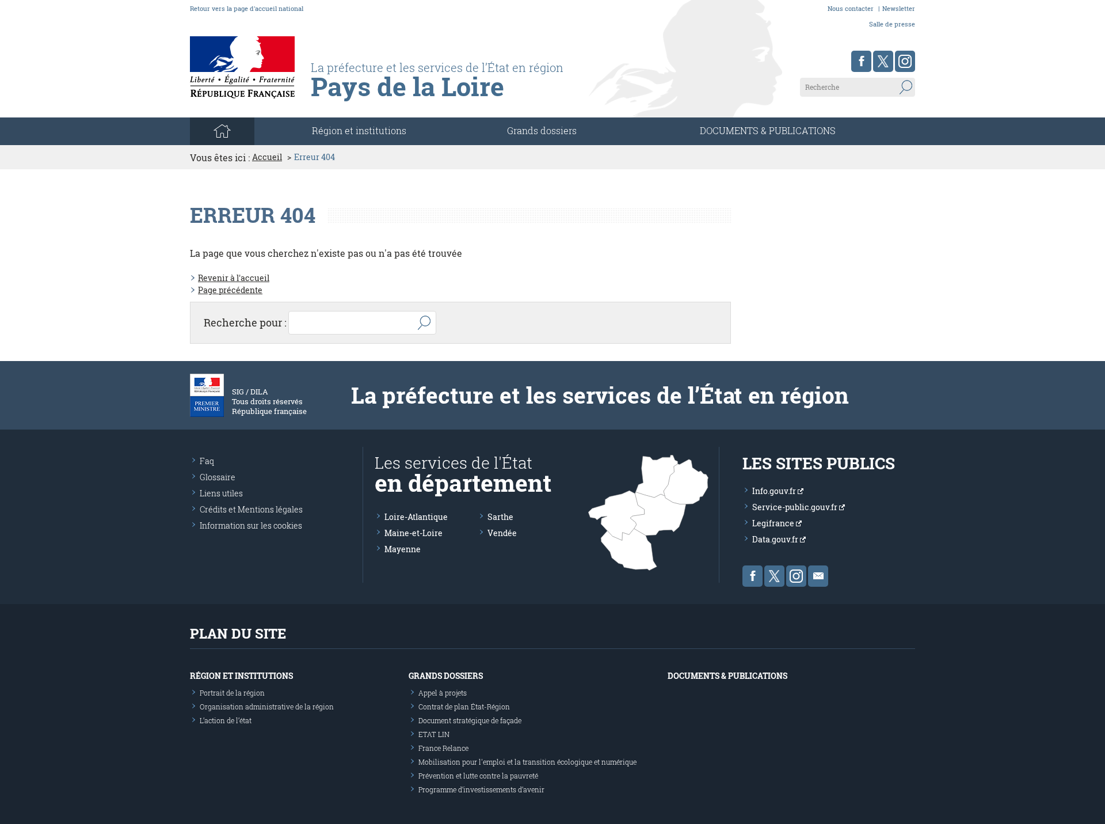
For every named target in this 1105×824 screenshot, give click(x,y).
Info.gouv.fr (775, 490)
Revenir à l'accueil (233, 277)
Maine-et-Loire (413, 532)
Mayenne (402, 549)
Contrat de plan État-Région (464, 706)
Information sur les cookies (251, 525)
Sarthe (500, 516)
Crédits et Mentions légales (251, 509)
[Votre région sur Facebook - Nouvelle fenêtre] (861, 61)
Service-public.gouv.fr (795, 507)
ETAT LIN (433, 734)
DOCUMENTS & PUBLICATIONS (768, 130)
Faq (207, 460)
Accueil (267, 157)
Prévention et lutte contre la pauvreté (478, 775)
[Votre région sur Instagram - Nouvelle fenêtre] (905, 61)
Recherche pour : (245, 322)
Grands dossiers (542, 130)
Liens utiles (221, 493)
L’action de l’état (226, 720)
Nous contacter (851, 8)
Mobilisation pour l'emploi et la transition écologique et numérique (527, 761)
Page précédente (230, 289)
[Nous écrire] (818, 576)
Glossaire (217, 477)
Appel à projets (442, 692)
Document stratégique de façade (469, 720)
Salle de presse (892, 24)
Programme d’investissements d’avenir (481, 789)
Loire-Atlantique (416, 516)
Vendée (502, 532)
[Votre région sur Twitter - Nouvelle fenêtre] (883, 61)
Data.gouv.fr (776, 539)
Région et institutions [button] (359, 130)
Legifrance (774, 523)
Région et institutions (241, 675)
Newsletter (898, 8)
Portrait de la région (232, 692)
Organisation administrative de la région (267, 706)
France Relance (443, 748)
